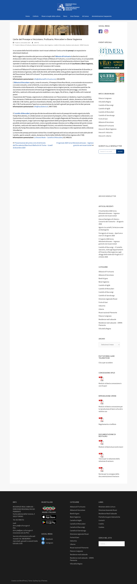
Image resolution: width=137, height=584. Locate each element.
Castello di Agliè (104, 108)
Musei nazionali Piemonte (108, 312)
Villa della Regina (105, 102)
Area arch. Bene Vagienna (107, 129)
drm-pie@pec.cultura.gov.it (23, 530)
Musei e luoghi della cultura (51, 16)
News (65, 16)
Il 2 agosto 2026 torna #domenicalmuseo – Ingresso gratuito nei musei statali (109, 241)
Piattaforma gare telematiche (109, 517)
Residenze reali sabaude (107, 319)
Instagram (49, 543)
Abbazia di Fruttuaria (26, 45)
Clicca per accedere (106, 363)
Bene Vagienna (49, 45)
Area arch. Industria (105, 132)
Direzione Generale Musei (108, 510)
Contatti (102, 520)
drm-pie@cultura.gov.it (21, 525)
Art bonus (85, 16)
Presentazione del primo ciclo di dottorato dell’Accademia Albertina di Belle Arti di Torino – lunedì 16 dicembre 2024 (33, 145)
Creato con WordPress (19, 581)
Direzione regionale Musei (108, 299)
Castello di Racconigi (106, 105)
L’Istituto (36, 16)
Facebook (49, 539)
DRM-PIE (36, 43)
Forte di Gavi (103, 119)
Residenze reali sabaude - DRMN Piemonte (77, 45)
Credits (101, 524)
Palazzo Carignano (105, 98)
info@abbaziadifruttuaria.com (45, 79)
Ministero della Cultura (107, 507)
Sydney (35, 581)
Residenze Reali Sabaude (108, 513)
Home (28, 16)
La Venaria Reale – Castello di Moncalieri (48, 137)
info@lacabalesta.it (41, 106)
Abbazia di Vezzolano (38, 45)
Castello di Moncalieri (59, 45)
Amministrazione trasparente (102, 16)
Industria (102, 306)
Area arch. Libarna (105, 136)
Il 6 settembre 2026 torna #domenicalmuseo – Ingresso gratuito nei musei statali (109, 213)
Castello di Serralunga (107, 115)
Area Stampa (74, 16)
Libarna (101, 309)
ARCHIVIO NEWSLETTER (107, 196)
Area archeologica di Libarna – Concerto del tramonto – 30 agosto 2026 (111, 221)
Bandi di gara (103, 278)
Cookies (101, 527)
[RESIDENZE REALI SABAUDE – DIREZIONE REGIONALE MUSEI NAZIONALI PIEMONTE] (68, 8)
